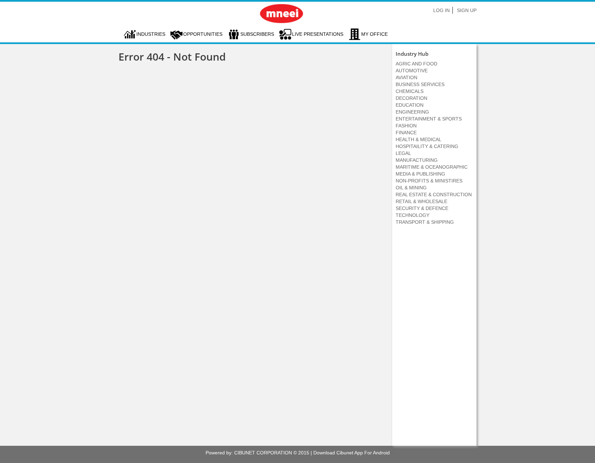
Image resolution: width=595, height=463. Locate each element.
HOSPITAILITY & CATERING (427, 146)
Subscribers (257, 34)
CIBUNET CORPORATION (263, 452)
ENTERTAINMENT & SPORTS (429, 119)
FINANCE (406, 132)
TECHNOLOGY (412, 215)
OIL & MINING (411, 187)
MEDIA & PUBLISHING (420, 174)
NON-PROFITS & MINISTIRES (429, 180)
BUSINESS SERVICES (420, 84)
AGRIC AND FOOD (416, 63)
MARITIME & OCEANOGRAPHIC (432, 167)
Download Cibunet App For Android (351, 452)
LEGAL (403, 153)
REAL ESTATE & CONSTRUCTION (434, 194)
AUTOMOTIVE (412, 70)
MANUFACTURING (417, 160)
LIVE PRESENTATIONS (317, 34)
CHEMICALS (410, 91)
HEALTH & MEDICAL (418, 139)
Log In (441, 10)
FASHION (406, 125)
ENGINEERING (412, 112)
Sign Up (467, 10)
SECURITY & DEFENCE (422, 208)
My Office (374, 34)
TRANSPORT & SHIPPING (425, 222)
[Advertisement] (434, 339)
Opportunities (202, 34)
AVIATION (406, 77)
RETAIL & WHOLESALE (421, 201)
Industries (150, 34)
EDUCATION (410, 105)
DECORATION (411, 98)
